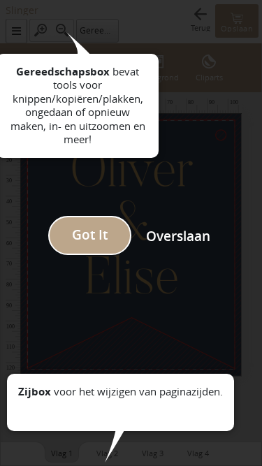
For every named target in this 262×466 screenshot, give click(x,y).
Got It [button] (90, 235)
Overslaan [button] (178, 236)
